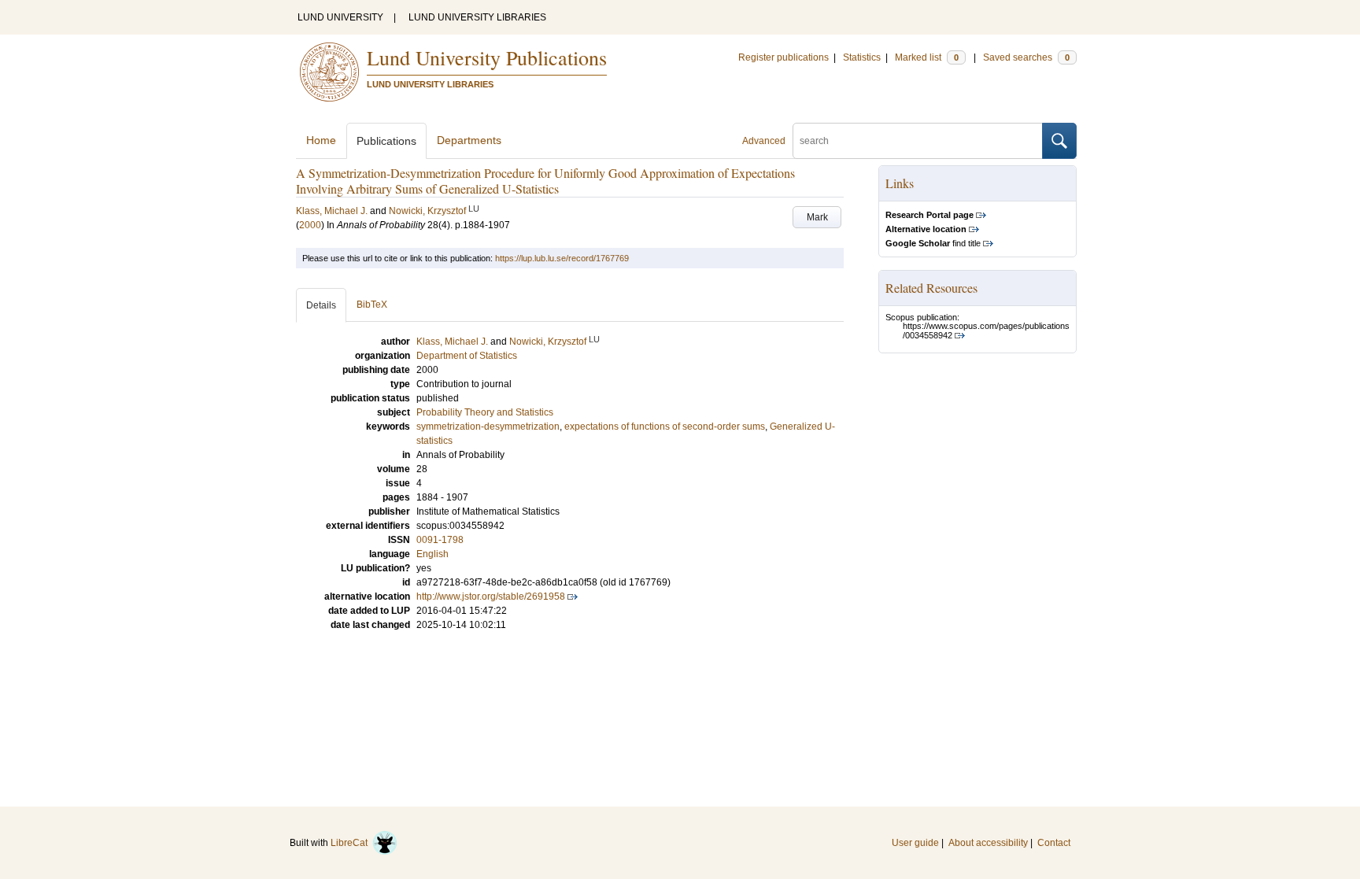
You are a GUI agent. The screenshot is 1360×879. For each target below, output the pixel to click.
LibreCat (351, 842)
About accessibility (988, 842)
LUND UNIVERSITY (340, 17)
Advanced (763, 140)
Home (321, 140)
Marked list (927, 57)
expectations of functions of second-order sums (664, 426)
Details (321, 305)
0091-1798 (440, 539)
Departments (469, 140)
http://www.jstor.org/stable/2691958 (490, 596)
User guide (915, 842)
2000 (310, 225)
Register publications (783, 57)
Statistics (862, 57)
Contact (1053, 842)
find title (933, 243)
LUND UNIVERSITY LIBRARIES (477, 17)
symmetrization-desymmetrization (488, 426)
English (432, 554)
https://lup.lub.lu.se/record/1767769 (562, 258)
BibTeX (372, 304)
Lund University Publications (487, 57)
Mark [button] (817, 217)
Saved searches (1026, 57)
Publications (386, 141)
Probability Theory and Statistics (484, 412)
